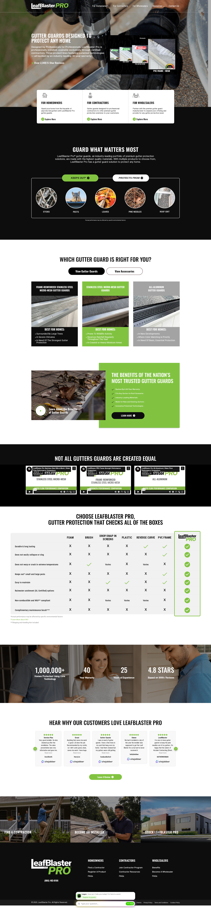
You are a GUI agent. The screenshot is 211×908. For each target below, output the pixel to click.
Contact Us (174, 6)
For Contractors (120, 6)
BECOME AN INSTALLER (89, 832)
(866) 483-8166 (51, 880)
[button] (35, 748)
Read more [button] (48, 753)
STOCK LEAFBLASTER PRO (161, 832)
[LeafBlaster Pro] (50, 6)
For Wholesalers (140, 6)
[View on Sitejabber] (48, 762)
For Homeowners (100, 6)
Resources (157, 6)
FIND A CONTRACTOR (17, 832)
